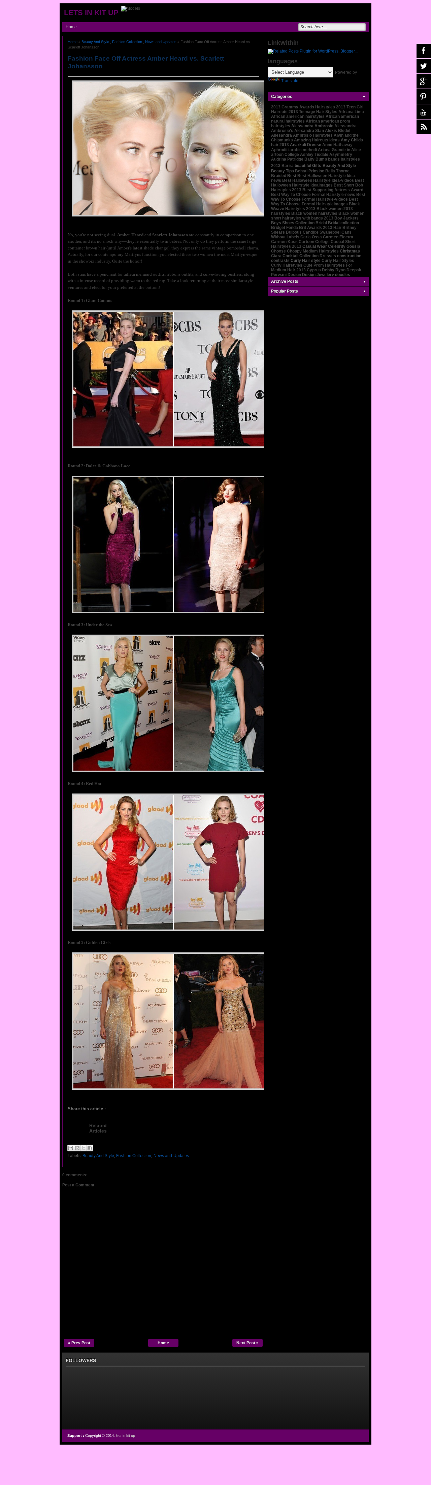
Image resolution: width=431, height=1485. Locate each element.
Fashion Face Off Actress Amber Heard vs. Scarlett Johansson (146, 62)
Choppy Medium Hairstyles (313, 251)
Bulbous (294, 232)
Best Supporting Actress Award (332, 190)
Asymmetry (340, 154)
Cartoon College (314, 241)
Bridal (321, 223)
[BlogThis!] (77, 1148)
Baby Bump (315, 159)
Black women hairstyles (314, 213)
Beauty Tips (282, 171)
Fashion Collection (127, 42)
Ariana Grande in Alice (339, 149)
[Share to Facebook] (90, 1148)
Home (71, 27)
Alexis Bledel (337, 130)
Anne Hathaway (337, 144)
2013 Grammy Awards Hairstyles (303, 107)
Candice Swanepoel (321, 232)
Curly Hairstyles (286, 265)
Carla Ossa (311, 237)
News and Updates (160, 42)
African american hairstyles (298, 116)
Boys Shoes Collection (292, 223)
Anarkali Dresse (305, 144)
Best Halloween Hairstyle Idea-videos (318, 180)
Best (291, 175)
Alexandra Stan (309, 130)
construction (349, 256)
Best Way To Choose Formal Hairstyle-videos (318, 197)
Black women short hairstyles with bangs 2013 (317, 216)
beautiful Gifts (308, 165)
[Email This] (70, 1148)
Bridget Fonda (284, 227)
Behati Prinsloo (309, 171)
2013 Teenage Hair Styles (313, 111)
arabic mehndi (303, 149)
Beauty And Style (95, 42)
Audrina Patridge (287, 159)
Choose (278, 251)
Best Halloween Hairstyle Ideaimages (317, 183)
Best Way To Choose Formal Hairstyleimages (314, 201)
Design (294, 274)
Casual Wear (314, 246)
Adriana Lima (351, 111)
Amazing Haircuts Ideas (317, 140)
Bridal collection (343, 223)
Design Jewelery (318, 274)
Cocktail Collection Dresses (309, 256)
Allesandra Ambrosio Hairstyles (302, 135)
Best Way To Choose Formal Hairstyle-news (313, 194)
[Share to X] (83, 1148)
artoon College (285, 154)
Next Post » (247, 1343)
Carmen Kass (284, 241)
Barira (287, 165)
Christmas (350, 251)
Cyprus (314, 270)
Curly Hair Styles (338, 260)
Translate (289, 80)
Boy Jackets (346, 218)
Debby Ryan (333, 270)
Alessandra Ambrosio (312, 126)
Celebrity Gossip (344, 246)
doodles (342, 274)
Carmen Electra (338, 237)
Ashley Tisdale (314, 154)
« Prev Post (79, 1343)
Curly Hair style (306, 260)
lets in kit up (91, 12)
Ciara (276, 256)
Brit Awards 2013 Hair (320, 227)
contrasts (280, 260)
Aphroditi (280, 149)
